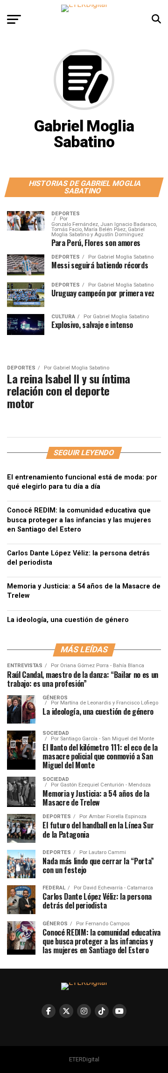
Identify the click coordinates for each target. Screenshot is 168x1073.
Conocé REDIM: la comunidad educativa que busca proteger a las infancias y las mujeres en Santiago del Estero (79, 519)
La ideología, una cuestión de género (68, 620)
